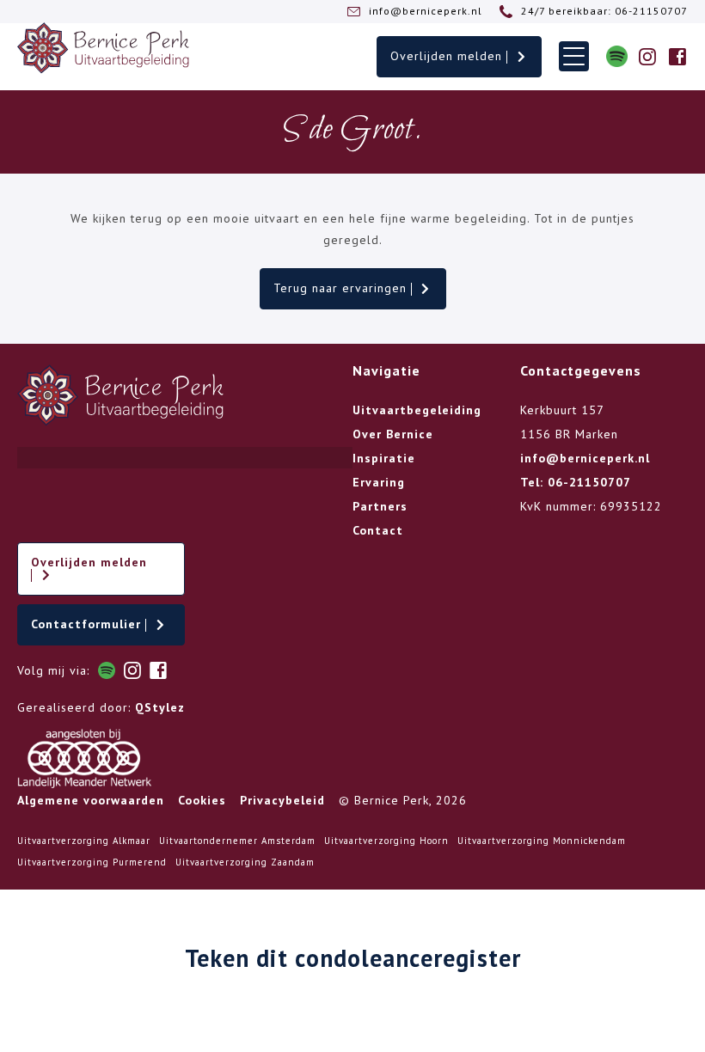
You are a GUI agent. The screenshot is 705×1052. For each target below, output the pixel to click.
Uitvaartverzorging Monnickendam (541, 841)
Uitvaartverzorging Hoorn (386, 841)
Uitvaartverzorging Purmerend (92, 862)
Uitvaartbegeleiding (416, 410)
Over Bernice (392, 434)
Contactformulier (88, 624)
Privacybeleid (282, 800)
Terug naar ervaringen (342, 288)
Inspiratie (383, 458)
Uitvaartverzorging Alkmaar (83, 841)
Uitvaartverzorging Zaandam (245, 862)
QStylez (160, 707)
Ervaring (378, 482)
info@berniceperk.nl (585, 458)
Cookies (202, 800)
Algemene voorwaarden (90, 800)
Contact (377, 530)
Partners (380, 506)
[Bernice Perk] (103, 48)
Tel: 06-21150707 (575, 482)
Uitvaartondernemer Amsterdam (237, 841)
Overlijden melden (448, 56)
